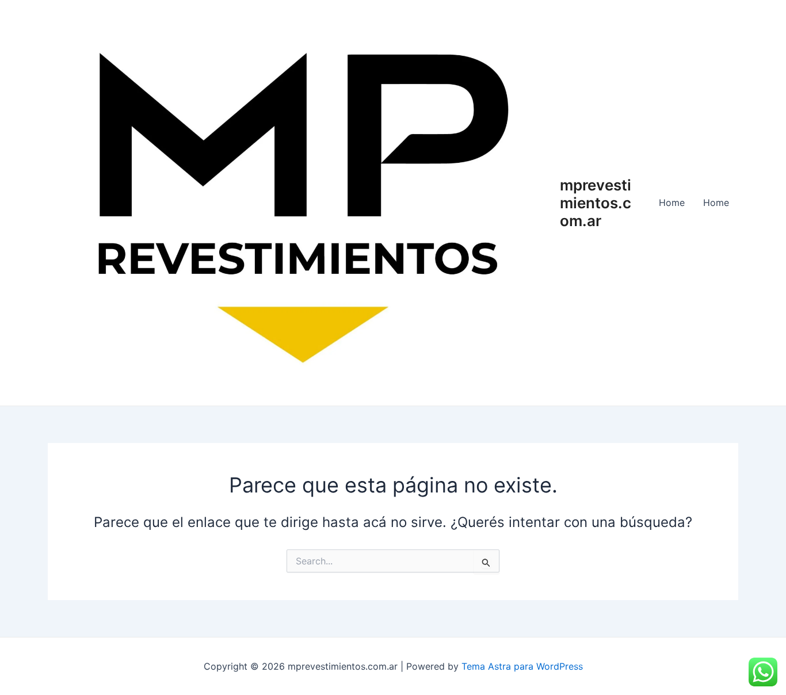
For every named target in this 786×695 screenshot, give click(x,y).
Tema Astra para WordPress (522, 666)
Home (672, 202)
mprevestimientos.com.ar (595, 203)
